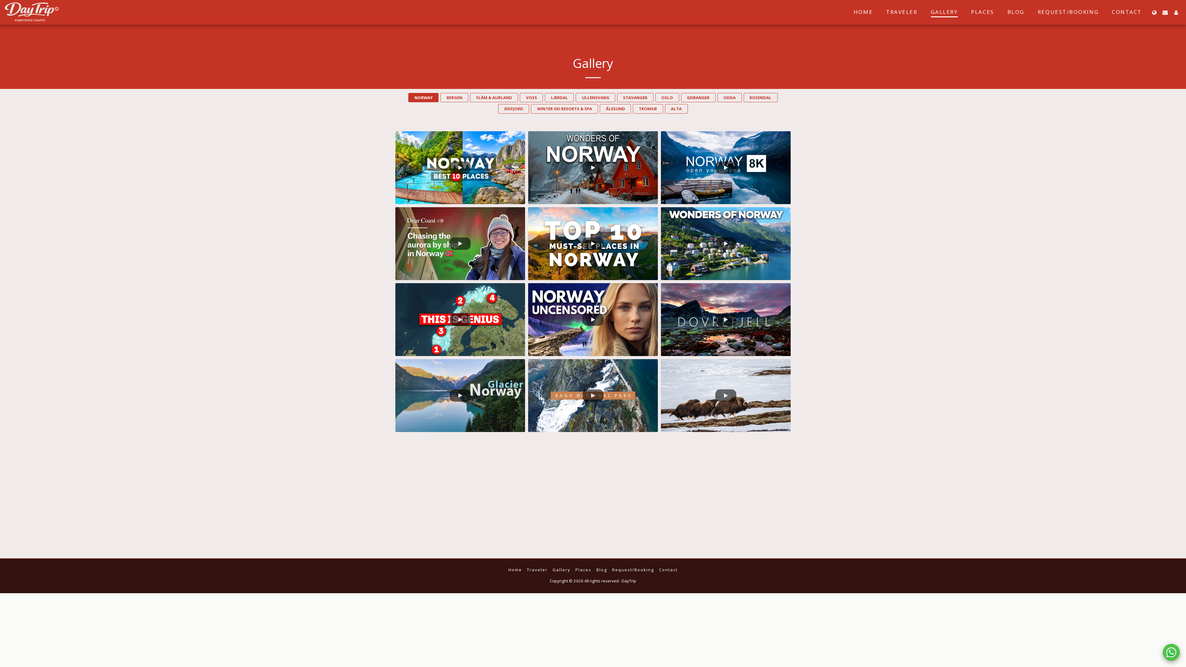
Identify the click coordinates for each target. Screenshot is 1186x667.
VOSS (531, 97)
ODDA (729, 97)
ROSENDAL (761, 97)
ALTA (676, 108)
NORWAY (423, 97)
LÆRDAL (559, 97)
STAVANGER (635, 97)
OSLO (667, 97)
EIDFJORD (513, 108)
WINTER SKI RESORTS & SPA (564, 108)
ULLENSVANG (595, 97)
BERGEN (454, 97)
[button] (1165, 12)
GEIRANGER (698, 97)
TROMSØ (648, 108)
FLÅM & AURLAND (494, 97)
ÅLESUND (615, 108)
